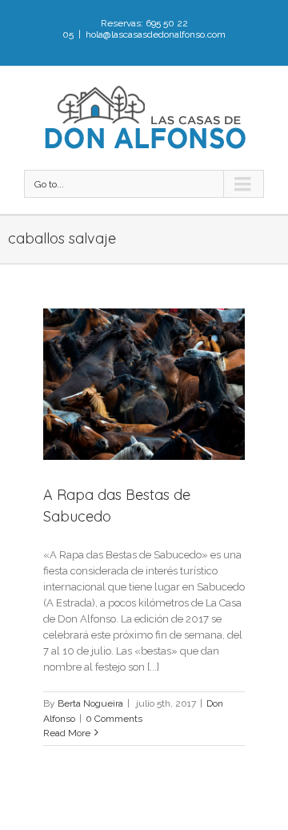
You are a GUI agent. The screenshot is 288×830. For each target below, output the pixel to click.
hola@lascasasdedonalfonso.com (156, 34)
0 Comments (114, 718)
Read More (66, 733)
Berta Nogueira (90, 703)
